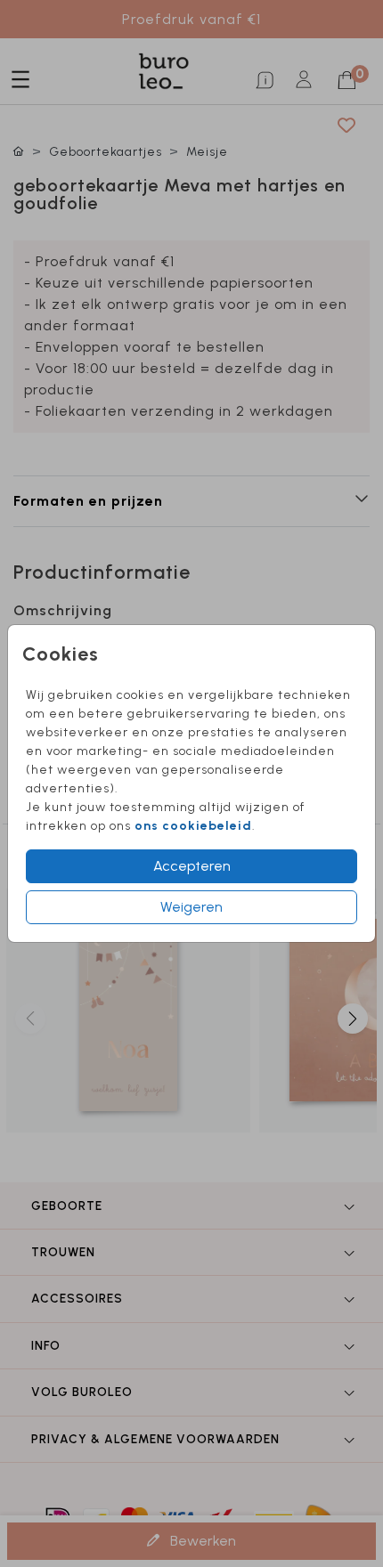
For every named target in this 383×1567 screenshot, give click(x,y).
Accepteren (192, 865)
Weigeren (191, 906)
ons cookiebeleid (193, 825)
